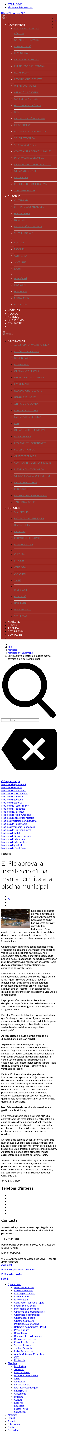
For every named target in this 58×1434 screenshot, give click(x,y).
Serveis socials (23, 233)
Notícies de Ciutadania (13, 790)
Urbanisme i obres (25, 85)
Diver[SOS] (20, 278)
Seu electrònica (24, 138)
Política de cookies (11, 1274)
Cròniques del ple (10, 781)
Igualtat (19, 220)
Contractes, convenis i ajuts (32, 151)
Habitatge (20, 291)
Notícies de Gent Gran (13, 848)
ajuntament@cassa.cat (20, 7)
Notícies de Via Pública (14, 841)
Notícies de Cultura (12, 796)
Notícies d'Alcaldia (11, 787)
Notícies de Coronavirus (14, 793)
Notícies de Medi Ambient (16, 814)
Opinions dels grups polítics (32, 164)
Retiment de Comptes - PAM (30, 184)
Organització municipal (29, 118)
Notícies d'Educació (12, 799)
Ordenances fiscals (26, 59)
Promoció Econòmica (28, 226)
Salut (17, 268)
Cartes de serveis (25, 144)
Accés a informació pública (26, 31)
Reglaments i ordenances (30, 131)
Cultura (19, 242)
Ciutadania (21, 200)
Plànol (13, 313)
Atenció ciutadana (26, 92)
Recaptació (21, 72)
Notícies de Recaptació (14, 823)
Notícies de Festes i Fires (15, 805)
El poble (14, 196)
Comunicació (22, 46)
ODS (16, 112)
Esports (19, 249)
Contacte (15, 323)
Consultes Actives (26, 98)
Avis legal (6, 1264)
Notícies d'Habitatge (13, 808)
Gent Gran (20, 255)
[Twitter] (55, 21)
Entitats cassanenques (29, 206)
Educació (20, 285)
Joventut (20, 262)
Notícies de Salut (10, 832)
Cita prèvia (16, 320)
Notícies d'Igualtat (11, 844)
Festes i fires (22, 213)
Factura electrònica (27, 105)
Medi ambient (22, 298)
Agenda (13, 316)
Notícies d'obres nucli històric (17, 817)
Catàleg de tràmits (26, 39)
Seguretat (20, 304)
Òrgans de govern (25, 170)
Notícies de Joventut (12, 811)
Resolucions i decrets (28, 79)
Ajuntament (16, 24)
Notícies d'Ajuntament (13, 784)
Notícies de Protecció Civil (16, 829)
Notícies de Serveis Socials (16, 835)
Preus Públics (22, 125)
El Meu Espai (21, 53)
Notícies (14, 310)
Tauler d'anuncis (24, 190)
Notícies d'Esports (11, 802)
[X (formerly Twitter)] (9, 898)
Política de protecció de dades (18, 1269)
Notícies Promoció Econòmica (18, 826)
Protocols (21, 177)
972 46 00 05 (15, 4)
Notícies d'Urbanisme (13, 838)
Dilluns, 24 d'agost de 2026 (13, 13)
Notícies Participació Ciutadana (19, 820)
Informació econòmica (29, 157)
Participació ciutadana (29, 66)
